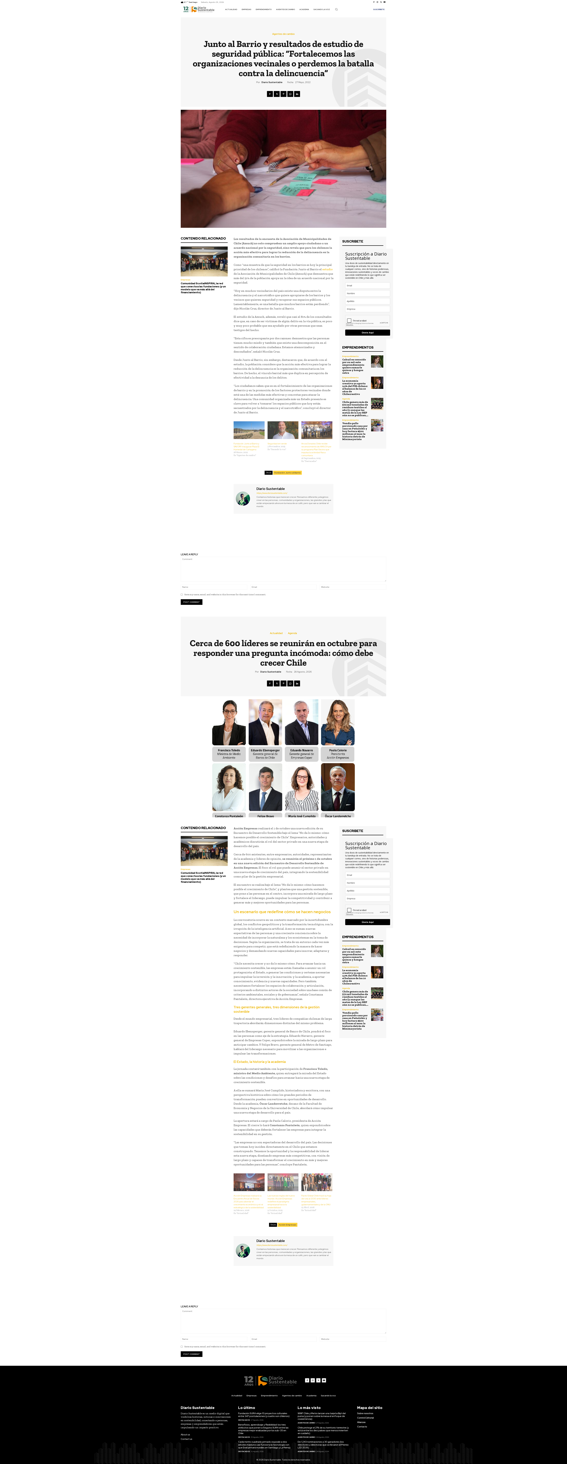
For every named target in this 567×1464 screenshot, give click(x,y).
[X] (381, 2)
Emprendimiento (350, 356)
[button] (336, 9)
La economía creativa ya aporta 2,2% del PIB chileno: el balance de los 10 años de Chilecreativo (355, 387)
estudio (327, 269)
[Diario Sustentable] (245, 498)
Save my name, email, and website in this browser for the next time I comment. (225, 594)
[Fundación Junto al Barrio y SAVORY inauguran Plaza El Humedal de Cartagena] (249, 430)
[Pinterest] (283, 94)
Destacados (244, 1420)
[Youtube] (384, 2)
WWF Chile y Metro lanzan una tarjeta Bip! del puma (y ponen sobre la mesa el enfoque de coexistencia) (322, 1416)
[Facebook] (374, 2)
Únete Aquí (368, 332)
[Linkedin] (297, 94)
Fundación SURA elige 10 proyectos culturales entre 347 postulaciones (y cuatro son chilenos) (264, 1415)
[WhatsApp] (290, 94)
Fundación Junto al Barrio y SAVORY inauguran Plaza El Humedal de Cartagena (246, 446)
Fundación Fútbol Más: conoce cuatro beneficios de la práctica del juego (230, 534)
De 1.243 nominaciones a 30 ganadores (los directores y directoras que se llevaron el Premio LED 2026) (323, 1444)
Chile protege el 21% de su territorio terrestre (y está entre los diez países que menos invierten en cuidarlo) (323, 1430)
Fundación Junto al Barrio (287, 472)
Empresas (185, 280)
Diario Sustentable (271, 82)
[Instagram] (377, 2)
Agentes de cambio (283, 34)
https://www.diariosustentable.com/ (271, 493)
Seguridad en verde (277, 443)
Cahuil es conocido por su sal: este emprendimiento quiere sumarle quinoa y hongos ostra (354, 366)
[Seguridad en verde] (283, 430)
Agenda (346, 399)
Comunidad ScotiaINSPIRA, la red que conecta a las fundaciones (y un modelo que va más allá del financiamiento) (203, 288)
